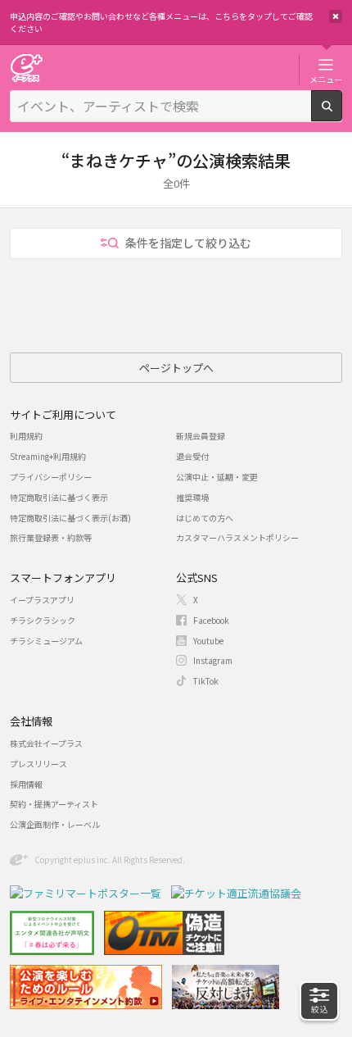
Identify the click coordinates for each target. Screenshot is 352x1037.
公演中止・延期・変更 (217, 477)
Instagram (212, 660)
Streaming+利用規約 (48, 456)
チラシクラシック (42, 620)
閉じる (335, 16)
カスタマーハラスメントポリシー (237, 537)
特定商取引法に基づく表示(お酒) (70, 518)
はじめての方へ (204, 518)
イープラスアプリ (42, 600)
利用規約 (26, 436)
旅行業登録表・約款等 (51, 537)
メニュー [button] (325, 78)
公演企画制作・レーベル (55, 824)
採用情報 (26, 784)
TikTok (206, 681)
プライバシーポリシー (51, 477)
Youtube (208, 640)
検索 (341, 114)
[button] (319, 1001)
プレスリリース (38, 763)
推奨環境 (192, 497)
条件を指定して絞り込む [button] (188, 242)
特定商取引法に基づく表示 (59, 497)
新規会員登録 (200, 436)
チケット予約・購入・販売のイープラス (26, 67)
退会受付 (192, 456)
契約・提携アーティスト (54, 804)
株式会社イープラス (46, 743)
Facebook (211, 620)
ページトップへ (176, 367)
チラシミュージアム (46, 640)
